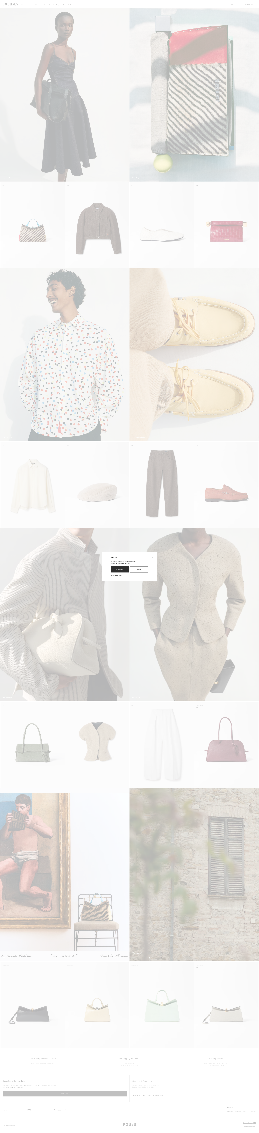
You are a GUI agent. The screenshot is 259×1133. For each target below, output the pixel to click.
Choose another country (116, 575)
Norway (139, 569)
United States (120, 569)
